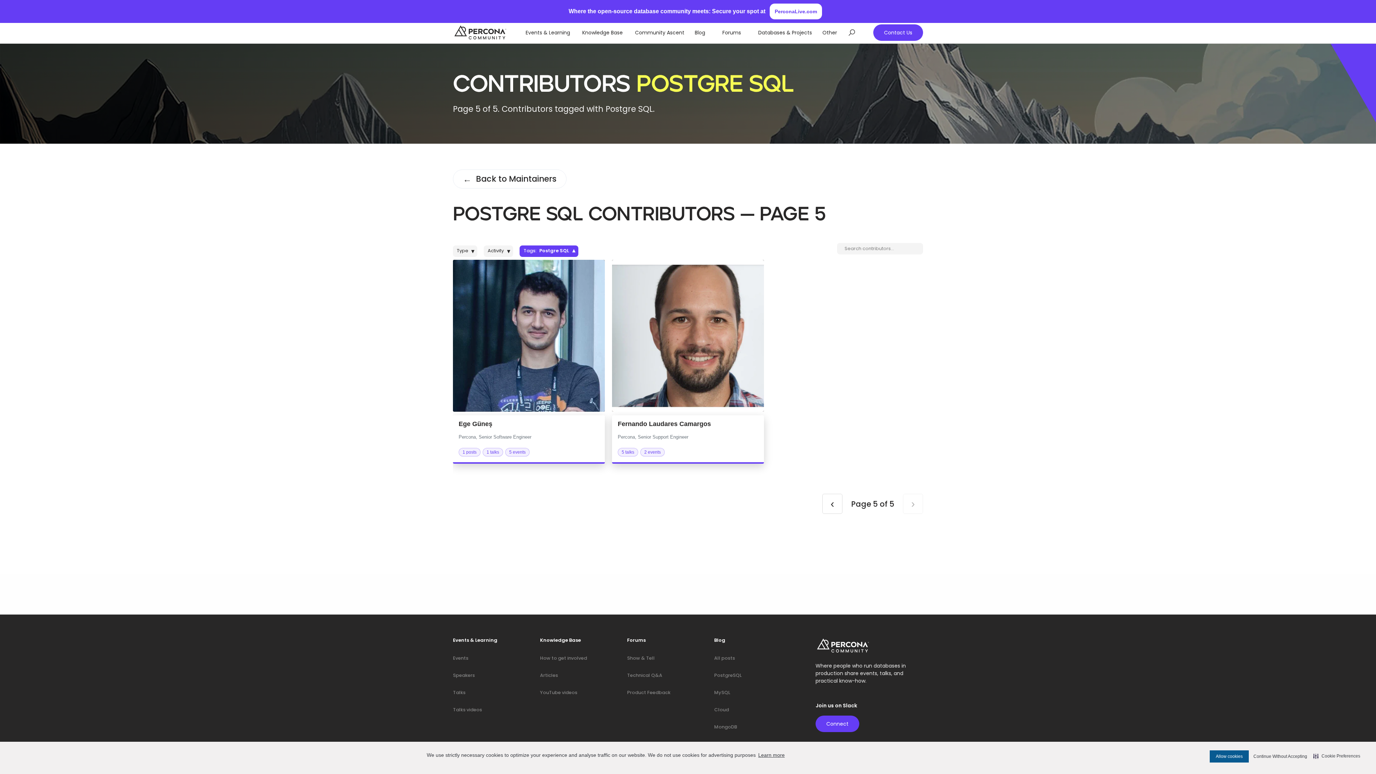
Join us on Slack (836, 705)
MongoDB (725, 726)
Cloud (721, 709)
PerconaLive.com (796, 11)
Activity (499, 251)
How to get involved (563, 658)
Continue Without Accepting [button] (1280, 756)
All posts (724, 658)
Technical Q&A (644, 675)
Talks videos (467, 709)
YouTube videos (558, 692)
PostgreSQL (728, 675)
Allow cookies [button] (1229, 756)
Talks (459, 692)
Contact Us (898, 32)
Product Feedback (648, 692)
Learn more (771, 755)
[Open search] (852, 32)
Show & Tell (641, 658)
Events (460, 658)
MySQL (722, 692)
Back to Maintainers (509, 179)
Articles (549, 675)
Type (465, 251)
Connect (837, 723)
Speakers (464, 675)
